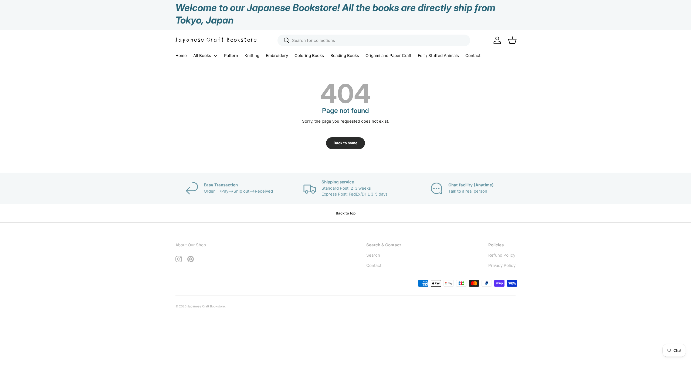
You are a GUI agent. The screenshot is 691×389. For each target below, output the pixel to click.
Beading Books (344, 55)
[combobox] (373, 40)
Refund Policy (501, 255)
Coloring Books (309, 55)
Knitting (252, 55)
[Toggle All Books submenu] (215, 55)
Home (181, 55)
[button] (512, 40)
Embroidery (277, 55)
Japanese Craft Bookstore (206, 306)
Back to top (345, 213)
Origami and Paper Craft (388, 55)
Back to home (345, 143)
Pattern (231, 55)
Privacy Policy (502, 265)
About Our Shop (190, 244)
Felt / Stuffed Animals (438, 55)
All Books (202, 55)
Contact (472, 55)
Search (373, 255)
